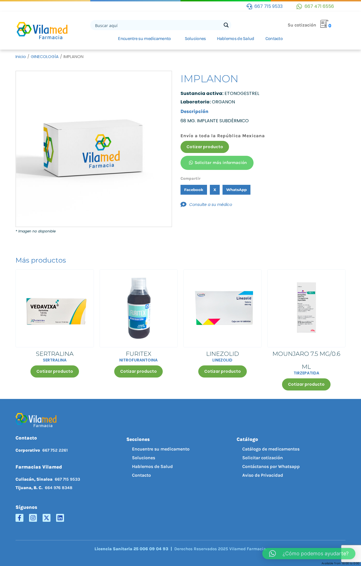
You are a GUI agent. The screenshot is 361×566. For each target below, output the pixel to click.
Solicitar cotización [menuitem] (262, 457)
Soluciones (195, 38)
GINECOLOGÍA (45, 56)
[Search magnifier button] (226, 25)
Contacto (274, 38)
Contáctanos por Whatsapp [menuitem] (271, 466)
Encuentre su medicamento (144, 38)
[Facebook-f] (19, 518)
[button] (193, 190)
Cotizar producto (204, 147)
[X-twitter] (46, 518)
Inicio (21, 56)
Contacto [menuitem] (141, 475)
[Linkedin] (60, 518)
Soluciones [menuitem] (143, 457)
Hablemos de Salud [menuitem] (152, 466)
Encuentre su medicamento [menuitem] (161, 449)
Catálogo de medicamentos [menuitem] (271, 449)
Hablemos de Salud (235, 38)
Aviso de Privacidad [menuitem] (262, 475)
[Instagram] (33, 518)
